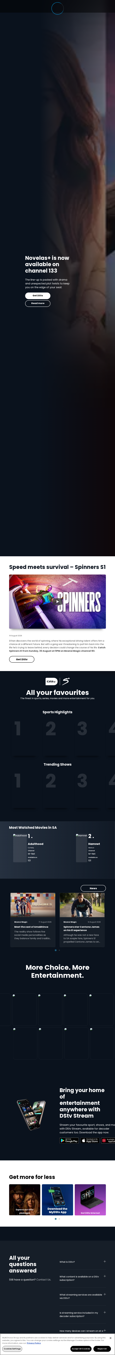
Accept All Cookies (81, 1348)
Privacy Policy (34, 1343)
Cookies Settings (12, 1348)
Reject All (102, 1348)
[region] (57, 1344)
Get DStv (22, 295)
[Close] (110, 1338)
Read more (21, 303)
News (93, 888)
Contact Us (43, 1279)
